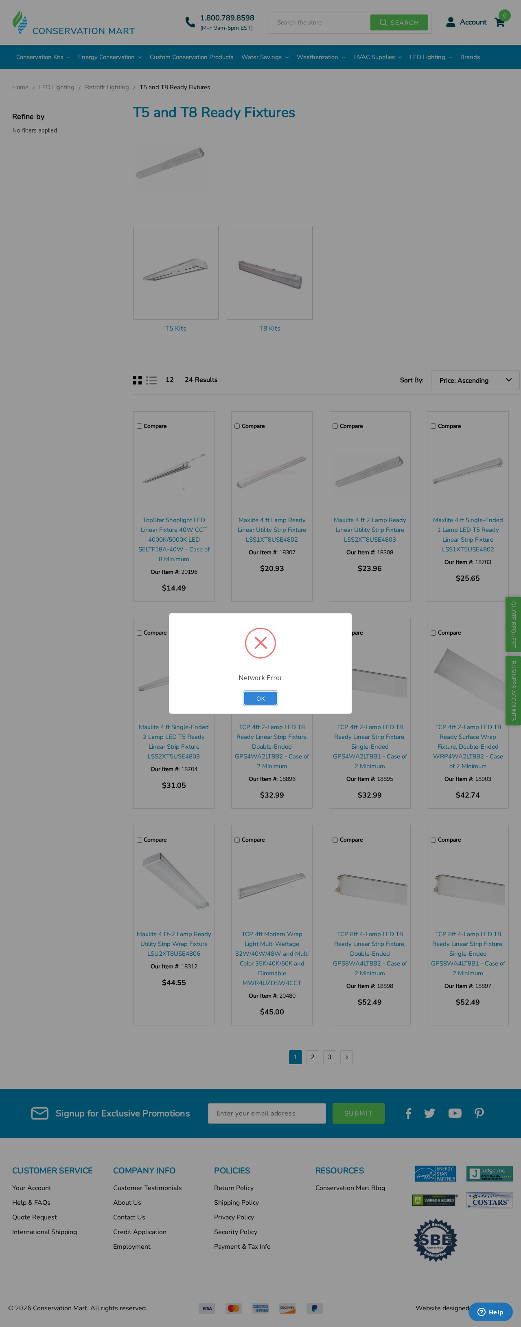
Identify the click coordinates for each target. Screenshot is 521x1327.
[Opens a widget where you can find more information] (490, 1313)
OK (260, 698)
